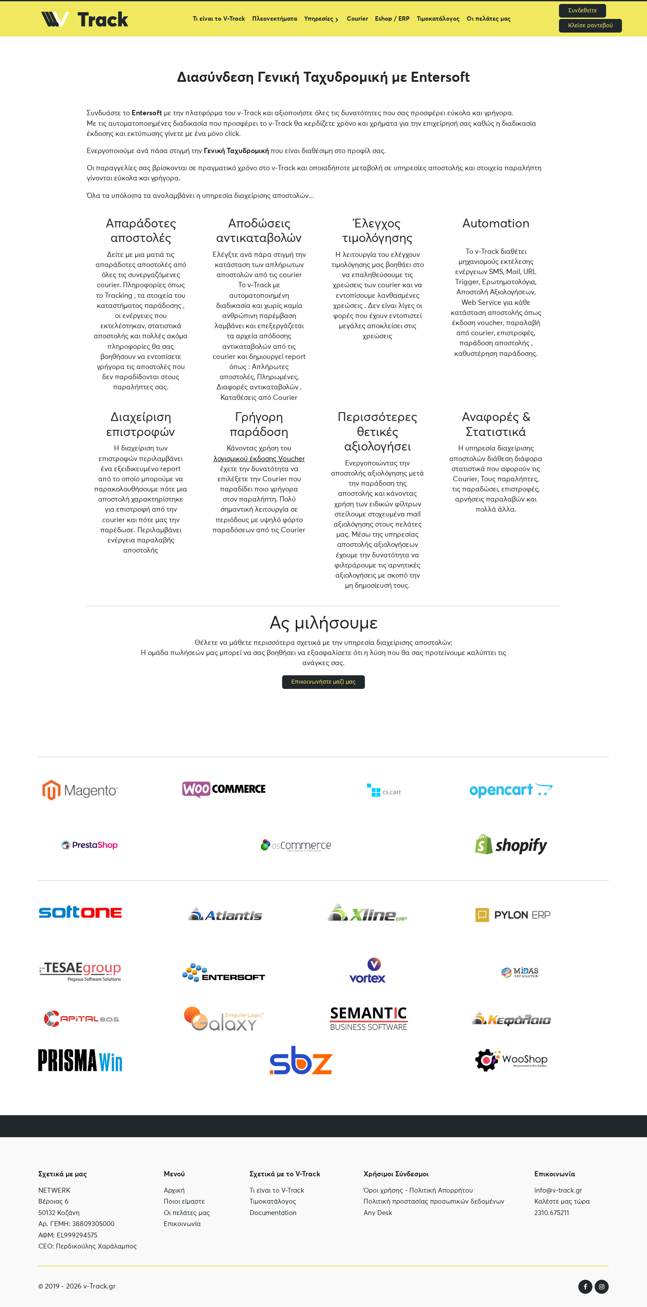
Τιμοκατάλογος (438, 19)
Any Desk (378, 1213)
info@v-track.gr (558, 1190)
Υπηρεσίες (318, 19)
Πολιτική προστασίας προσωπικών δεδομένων (434, 1201)
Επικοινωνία (182, 1224)
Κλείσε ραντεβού (590, 26)
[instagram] (602, 1287)
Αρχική (174, 1190)
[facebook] (585, 1287)
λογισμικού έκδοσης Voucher (259, 458)
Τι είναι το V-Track (219, 19)
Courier (357, 19)
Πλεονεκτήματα (274, 19)
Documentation (273, 1213)
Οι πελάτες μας (489, 19)
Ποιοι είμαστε (184, 1201)
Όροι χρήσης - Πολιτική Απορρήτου (418, 1190)
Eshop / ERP (392, 19)
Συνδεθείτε (582, 11)
